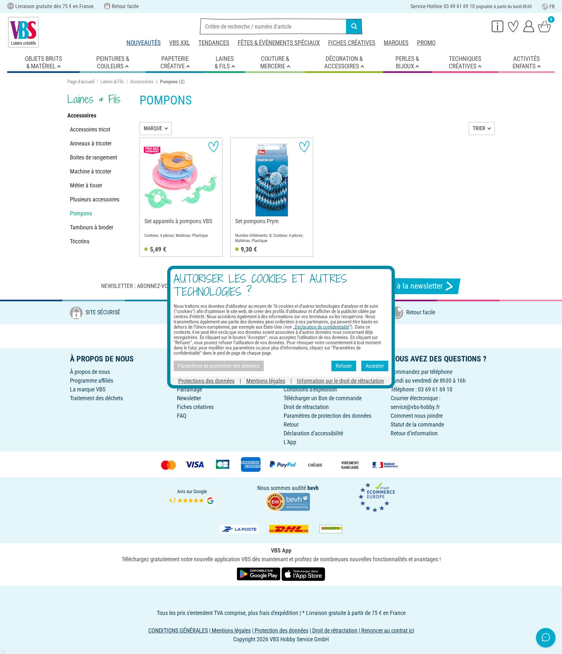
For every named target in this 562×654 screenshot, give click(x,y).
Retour (291, 424)
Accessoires (142, 82)
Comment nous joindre (417, 415)
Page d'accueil (80, 82)
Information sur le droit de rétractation (340, 380)
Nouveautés (144, 43)
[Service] (497, 26)
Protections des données (206, 380)
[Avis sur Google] (192, 496)
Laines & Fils (112, 82)
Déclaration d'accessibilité (313, 433)
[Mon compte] (529, 26)
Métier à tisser (86, 185)
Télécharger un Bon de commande (323, 398)
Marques (396, 43)
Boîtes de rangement (93, 157)
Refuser (344, 366)
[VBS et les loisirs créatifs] (23, 32)
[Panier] (544, 26)
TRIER (479, 128)
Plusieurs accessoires (94, 199)
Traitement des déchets (96, 398)
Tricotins (79, 241)
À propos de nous (90, 371)
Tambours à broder (91, 227)
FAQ (181, 415)
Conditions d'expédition (310, 389)
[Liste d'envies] (513, 26)
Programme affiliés (91, 380)
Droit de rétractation (306, 406)
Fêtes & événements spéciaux (279, 43)
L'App (290, 442)
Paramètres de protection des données (327, 415)
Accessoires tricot (90, 129)
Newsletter (189, 398)
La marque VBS (87, 389)
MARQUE (153, 128)
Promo (426, 43)
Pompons (81, 213)
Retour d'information (414, 433)
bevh (313, 487)
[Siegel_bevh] (288, 501)
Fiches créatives (351, 43)
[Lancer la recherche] (354, 26)
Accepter (375, 366)
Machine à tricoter (90, 171)
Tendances (213, 43)
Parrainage (189, 389)
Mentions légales (265, 380)
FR (552, 7)
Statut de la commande (417, 424)
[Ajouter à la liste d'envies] (213, 146)
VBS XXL (179, 43)
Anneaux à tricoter (91, 143)
